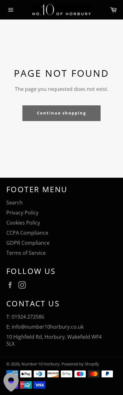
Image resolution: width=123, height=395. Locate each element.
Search (14, 202)
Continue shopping (61, 113)
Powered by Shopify (80, 364)
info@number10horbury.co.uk (48, 326)
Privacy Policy (22, 212)
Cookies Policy (23, 222)
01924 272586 (28, 316)
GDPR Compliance (28, 242)
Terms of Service (26, 252)
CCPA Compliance (27, 232)
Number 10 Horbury (40, 364)
